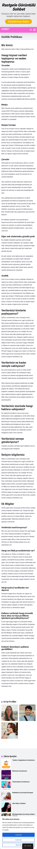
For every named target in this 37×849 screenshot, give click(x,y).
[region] (18, 832)
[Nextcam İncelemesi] (6, 779)
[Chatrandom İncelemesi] (6, 790)
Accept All (18, 835)
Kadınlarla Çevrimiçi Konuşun (22, 792)
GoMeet (5, 29)
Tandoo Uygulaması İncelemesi (23, 760)
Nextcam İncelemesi (19, 771)
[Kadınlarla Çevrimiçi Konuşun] (6, 800)
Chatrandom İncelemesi (21, 782)
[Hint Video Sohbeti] (6, 811)
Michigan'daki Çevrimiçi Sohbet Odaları (23, 815)
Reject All (18, 845)
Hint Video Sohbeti (19, 803)
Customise (18, 840)
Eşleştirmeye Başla (18, 21)
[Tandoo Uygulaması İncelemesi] (6, 768)
